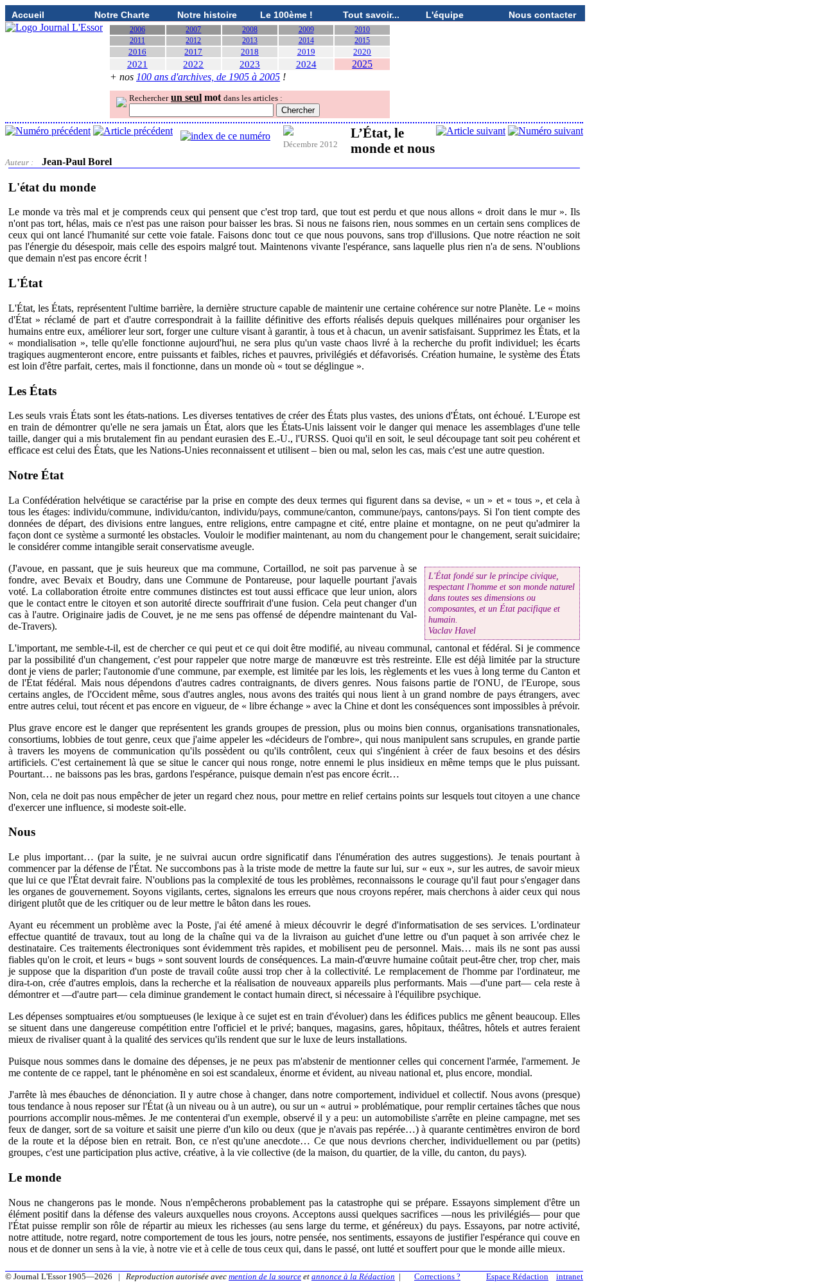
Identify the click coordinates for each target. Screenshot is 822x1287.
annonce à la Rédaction (353, 1276)
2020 (362, 52)
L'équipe (445, 15)
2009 (306, 29)
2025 (362, 63)
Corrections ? (437, 1276)
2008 (250, 29)
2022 (193, 64)
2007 (193, 29)
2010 (362, 29)
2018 (250, 52)
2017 (193, 52)
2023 (250, 64)
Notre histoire (207, 15)
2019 (306, 52)
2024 (306, 64)
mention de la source (265, 1276)
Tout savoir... (371, 15)
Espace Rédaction (517, 1276)
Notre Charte (122, 15)
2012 (193, 40)
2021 (137, 64)
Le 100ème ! (286, 15)
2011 (137, 40)
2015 (362, 40)
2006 (137, 29)
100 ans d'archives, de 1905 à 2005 (208, 76)
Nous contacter (542, 15)
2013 (250, 40)
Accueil (28, 15)
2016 (137, 52)
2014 (306, 40)
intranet (569, 1276)
